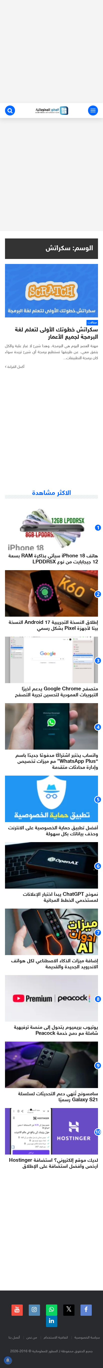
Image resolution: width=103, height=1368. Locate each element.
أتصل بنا (14, 1338)
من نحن (31, 1338)
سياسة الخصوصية (87, 1338)
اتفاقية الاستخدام (56, 1338)
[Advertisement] (51, 51)
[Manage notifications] (8, 1360)
